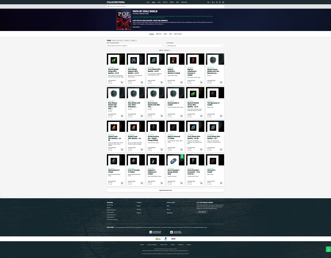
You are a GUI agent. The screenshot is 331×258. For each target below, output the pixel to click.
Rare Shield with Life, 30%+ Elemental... (134, 105)
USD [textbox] (208, 2)
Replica (169, 75)
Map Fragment (156, 17)
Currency (135, 16)
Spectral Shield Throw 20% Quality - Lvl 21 (193, 105)
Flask (149, 142)
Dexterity (114, 75)
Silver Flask (153, 142)
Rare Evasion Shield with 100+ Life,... (154, 105)
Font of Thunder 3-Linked (134, 171)
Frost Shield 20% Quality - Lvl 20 (193, 137)
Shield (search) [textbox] (171, 45)
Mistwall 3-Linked (211, 171)
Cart (223, 2)
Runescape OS (110, 217)
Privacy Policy (163, 244)
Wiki (170, 34)
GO (108, 6)
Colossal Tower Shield (172, 107)
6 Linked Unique (195, 16)
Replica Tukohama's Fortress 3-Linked (192, 72)
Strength (110, 145)
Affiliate (172, 2)
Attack (109, 75)
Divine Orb (140, 16)
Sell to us (165, 2)
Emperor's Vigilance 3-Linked (152, 172)
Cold (151, 73)
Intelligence (130, 75)
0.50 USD (113, 147)
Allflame (166, 16)
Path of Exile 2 (110, 212)
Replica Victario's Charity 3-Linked (174, 71)
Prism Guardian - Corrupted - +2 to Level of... (193, 172)
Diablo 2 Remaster (111, 209)
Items (159, 2)
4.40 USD (172, 181)
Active (188, 109)
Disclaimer (180, 244)
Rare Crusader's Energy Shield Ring (173, 172)
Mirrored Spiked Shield (132, 174)
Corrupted (189, 176)
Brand (188, 77)
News (177, 2)
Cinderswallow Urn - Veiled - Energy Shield (153, 138)
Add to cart (122, 82)
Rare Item (210, 16)
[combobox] (209, 2)
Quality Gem (136, 17)
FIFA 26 (108, 207)
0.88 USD (153, 147)
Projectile (199, 110)
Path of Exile (110, 205)
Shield (172, 75)
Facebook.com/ (157, 232)
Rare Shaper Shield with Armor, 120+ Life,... (112, 106)
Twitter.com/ (178, 232)
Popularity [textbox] (166, 50)
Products (139, 202)
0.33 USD (172, 114)
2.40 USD (113, 181)
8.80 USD (153, 114)
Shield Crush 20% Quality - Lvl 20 (114, 138)
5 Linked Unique (204, 16)
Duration (154, 73)
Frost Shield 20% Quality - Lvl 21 (154, 70)
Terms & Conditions (152, 244)
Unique (176, 75)
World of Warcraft (111, 214)
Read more (136, 27)
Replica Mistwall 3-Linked (174, 137)
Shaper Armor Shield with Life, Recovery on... (213, 71)
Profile (219, 2)
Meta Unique (172, 16)
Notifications (217, 2)
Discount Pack (152, 16)
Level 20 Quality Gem (197, 142)
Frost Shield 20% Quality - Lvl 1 (213, 137)
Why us (168, 209)
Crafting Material (187, 16)
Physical (195, 110)
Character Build (160, 16)
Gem (118, 142)
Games (153, 2)
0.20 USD (133, 147)
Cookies (173, 244)
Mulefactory (115, 2)
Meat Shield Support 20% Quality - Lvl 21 (133, 71)
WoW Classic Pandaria (112, 219)
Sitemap (189, 244)
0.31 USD (212, 181)
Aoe (149, 73)
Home (148, 2)
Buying (151, 34)
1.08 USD (153, 181)
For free (139, 209)
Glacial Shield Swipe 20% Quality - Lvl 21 (113, 71)
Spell (158, 75)
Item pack (145, 16)
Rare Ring (174, 176)
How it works (178, 34)
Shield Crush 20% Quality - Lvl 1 (134, 138)
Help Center (328, 250)
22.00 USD (212, 80)
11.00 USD (133, 114)
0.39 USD (113, 80)
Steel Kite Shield (154, 176)
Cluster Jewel (178, 16)
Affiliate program (171, 202)
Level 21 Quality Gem (144, 17)
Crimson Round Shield (112, 174)
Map (151, 17)
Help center (184, 2)
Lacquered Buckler (172, 140)
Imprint (142, 244)
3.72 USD (133, 181)
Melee (115, 144)
